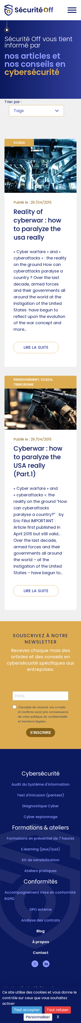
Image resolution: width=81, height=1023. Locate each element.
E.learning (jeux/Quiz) (40, 849)
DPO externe (40, 909)
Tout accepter (27, 1009)
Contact (40, 952)
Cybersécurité (41, 774)
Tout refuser (58, 1009)
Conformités (40, 882)
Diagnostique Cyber (40, 806)
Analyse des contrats (40, 920)
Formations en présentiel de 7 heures (40, 838)
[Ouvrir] (72, 10)
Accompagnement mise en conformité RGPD (40, 895)
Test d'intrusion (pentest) (40, 795)
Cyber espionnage (40, 816)
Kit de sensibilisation (40, 860)
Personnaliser (38, 1017)
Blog (40, 931)
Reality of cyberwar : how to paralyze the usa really (37, 224)
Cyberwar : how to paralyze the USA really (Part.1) (38, 461)
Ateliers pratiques (40, 870)
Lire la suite (36, 347)
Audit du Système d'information (40, 784)
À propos (40, 941)
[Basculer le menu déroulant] (57, 110)
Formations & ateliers (40, 828)
